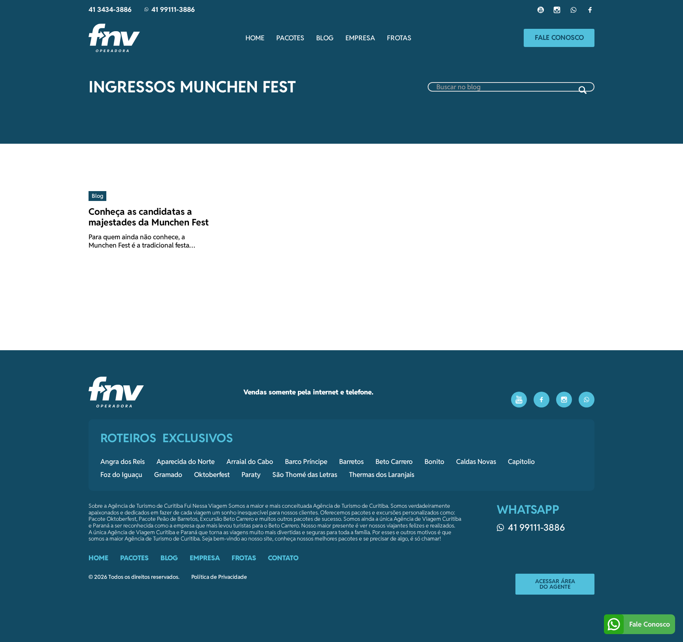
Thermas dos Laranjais (381, 475)
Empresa (360, 38)
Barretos (351, 462)
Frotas (399, 38)
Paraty (251, 475)
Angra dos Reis (122, 462)
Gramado (168, 475)
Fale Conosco (559, 37)
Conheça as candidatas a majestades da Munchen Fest (149, 217)
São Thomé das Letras (304, 475)
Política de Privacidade (219, 577)
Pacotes (290, 38)
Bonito (434, 462)
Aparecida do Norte (186, 462)
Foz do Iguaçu (121, 475)
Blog (325, 38)
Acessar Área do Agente (555, 584)
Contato (283, 558)
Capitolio (521, 462)
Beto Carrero (394, 462)
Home (254, 38)
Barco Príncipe (306, 462)
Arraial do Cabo (249, 462)
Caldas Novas (476, 462)
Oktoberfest (212, 475)
